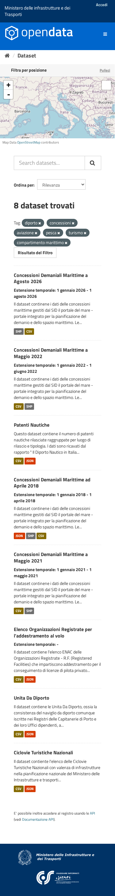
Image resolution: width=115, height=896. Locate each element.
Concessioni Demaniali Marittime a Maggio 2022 (51, 353)
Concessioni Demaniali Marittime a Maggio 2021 (51, 557)
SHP (18, 331)
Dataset (26, 55)
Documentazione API (38, 819)
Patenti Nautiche (31, 424)
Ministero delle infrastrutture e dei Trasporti (37, 11)
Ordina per (23, 185)
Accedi (101, 5)
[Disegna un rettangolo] (106, 85)
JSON (30, 461)
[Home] (7, 55)
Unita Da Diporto (31, 697)
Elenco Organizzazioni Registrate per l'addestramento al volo (53, 632)
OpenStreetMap (28, 142)
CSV (29, 331)
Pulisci (105, 70)
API (92, 813)
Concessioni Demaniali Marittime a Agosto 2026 (51, 278)
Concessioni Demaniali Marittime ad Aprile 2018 (52, 483)
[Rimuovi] (39, 223)
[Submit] (93, 163)
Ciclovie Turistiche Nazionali (43, 752)
